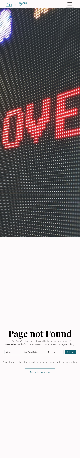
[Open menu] (70, 4)
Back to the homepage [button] (40, 372)
